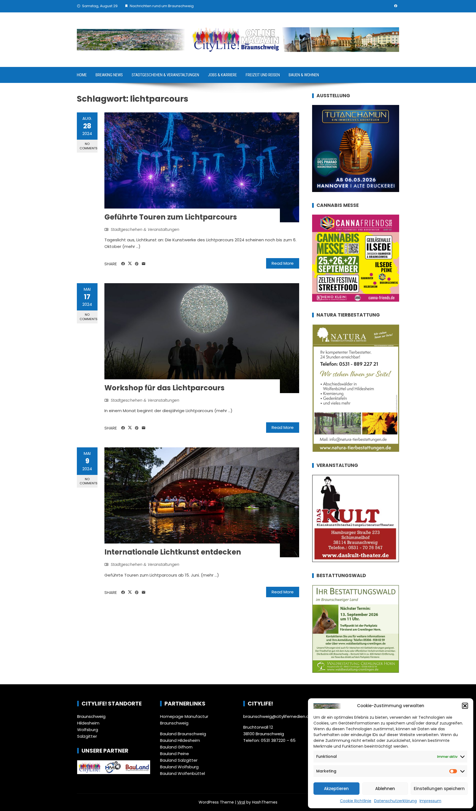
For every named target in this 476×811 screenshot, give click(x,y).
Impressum (430, 801)
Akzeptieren (336, 788)
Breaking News (109, 74)
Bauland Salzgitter (179, 760)
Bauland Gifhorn (176, 747)
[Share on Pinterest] (136, 263)
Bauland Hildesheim (180, 740)
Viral (241, 802)
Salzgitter (87, 736)
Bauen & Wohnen (304, 74)
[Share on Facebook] (123, 263)
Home (82, 74)
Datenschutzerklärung (395, 801)
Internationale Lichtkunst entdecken (172, 552)
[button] (465, 706)
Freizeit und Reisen (263, 74)
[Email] (143, 263)
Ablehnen (385, 788)
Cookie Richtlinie (355, 801)
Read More (283, 263)
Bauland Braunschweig (183, 734)
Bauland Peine (174, 753)
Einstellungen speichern (439, 788)
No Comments (89, 146)
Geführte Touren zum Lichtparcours (170, 217)
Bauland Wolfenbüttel (182, 773)
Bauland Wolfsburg (179, 767)
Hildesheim (88, 723)
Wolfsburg (87, 729)
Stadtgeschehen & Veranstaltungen (165, 74)
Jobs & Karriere (222, 74)
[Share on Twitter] (129, 263)
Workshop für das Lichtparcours (164, 388)
